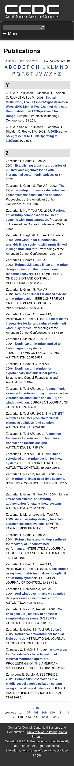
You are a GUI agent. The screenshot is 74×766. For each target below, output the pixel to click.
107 (27, 712)
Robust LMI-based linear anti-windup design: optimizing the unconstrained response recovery (37, 269)
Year (35, 61)
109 (44, 712)
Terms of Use (38, 750)
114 (28, 717)
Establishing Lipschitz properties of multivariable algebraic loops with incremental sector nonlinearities (36, 170)
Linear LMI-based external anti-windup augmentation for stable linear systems (37, 499)
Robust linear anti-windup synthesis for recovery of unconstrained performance (36, 544)
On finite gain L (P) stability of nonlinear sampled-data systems (34, 614)
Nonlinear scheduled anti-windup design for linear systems (34, 458)
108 (36, 712)
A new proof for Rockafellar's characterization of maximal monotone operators (36, 654)
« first (35, 708)
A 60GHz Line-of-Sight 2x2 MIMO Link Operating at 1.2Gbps (37, 136)
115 (36, 717)
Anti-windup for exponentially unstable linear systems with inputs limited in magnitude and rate (36, 244)
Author (9, 61)
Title (21, 61)
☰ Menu (10, 33)
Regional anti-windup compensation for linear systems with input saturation (36, 215)
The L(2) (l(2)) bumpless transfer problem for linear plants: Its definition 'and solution (35, 418)
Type (28, 61)
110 (52, 712)
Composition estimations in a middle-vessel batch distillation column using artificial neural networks (34, 683)
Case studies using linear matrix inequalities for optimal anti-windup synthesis (37, 573)
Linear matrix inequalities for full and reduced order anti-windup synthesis (37, 323)
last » (56, 717)
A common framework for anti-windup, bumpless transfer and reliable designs (33, 438)
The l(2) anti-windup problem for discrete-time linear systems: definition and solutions (35, 190)
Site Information (16, 750)
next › (46, 717)
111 (60, 712)
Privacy (55, 750)
